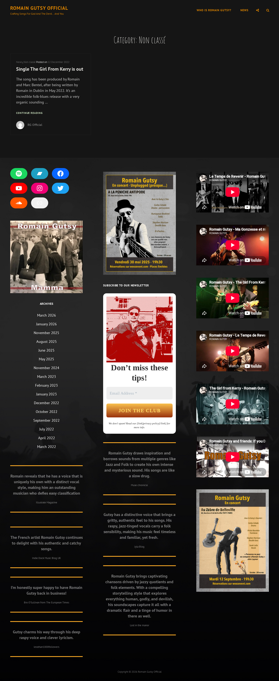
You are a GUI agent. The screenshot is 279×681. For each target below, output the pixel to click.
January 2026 (46, 324)
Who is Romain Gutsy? (214, 10)
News (244, 10)
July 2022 (46, 429)
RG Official (35, 125)
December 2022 (46, 402)
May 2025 (46, 359)
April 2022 (46, 438)
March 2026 (46, 315)
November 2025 (46, 332)
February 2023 (46, 385)
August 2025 (46, 341)
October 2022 (46, 411)
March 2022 (46, 446)
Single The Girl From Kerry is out (49, 69)
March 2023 (46, 376)
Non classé (29, 62)
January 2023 (46, 394)
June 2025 (46, 350)
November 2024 (46, 367)
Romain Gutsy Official (39, 8)
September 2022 (46, 420)
